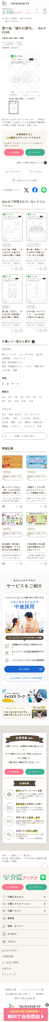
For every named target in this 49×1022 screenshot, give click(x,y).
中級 (4, 38)
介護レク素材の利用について (29, 163)
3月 (16, 397)
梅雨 (13, 422)
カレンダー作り (33, 245)
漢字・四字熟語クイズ (12, 362)
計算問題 (6, 358)
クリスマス (29, 426)
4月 (22, 397)
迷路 (15, 370)
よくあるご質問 (10, 962)
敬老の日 (38, 422)
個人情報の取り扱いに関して (18, 994)
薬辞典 (10, 918)
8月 (3, 401)
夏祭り (28, 422)
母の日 (36, 418)
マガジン (12, 941)
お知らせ (6, 968)
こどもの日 (8, 44)
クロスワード (19, 358)
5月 (19, 44)
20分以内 (14, 48)
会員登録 (28, 13)
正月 (4, 414)
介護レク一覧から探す (16, 341)
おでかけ (12, 934)
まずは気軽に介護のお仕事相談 (24, 678)
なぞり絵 (6, 245)
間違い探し (39, 366)
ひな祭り (6, 418)
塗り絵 (8, 38)
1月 (3, 397)
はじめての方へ (10, 950)
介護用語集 (8, 956)
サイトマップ (9, 974)
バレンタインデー (32, 414)
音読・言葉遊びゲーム (12, 366)
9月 (9, 401)
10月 (16, 401)
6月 (34, 397)
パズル (28, 366)
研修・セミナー (15, 926)
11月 (24, 401)
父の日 (5, 422)
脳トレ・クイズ (9, 354)
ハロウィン (16, 426)
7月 (40, 397)
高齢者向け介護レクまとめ (12, 477)
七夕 (20, 422)
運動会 (5, 426)
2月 (9, 397)
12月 (31, 401)
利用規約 (40, 994)
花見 (15, 418)
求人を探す (24, 669)
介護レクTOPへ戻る (25, 436)
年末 (39, 426)
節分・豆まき (15, 414)
